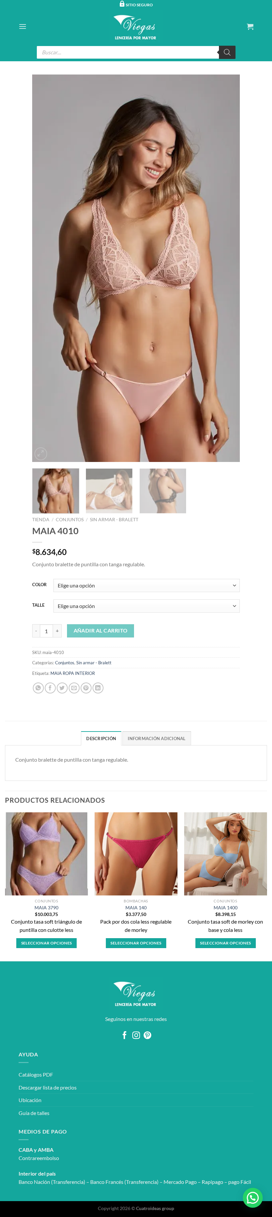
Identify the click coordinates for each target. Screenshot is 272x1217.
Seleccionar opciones (46, 943)
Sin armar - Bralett (114, 519)
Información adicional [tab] (156, 738)
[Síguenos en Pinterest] (147, 1036)
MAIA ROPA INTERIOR (72, 673)
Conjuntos (70, 519)
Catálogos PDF (36, 1074)
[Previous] (45, 268)
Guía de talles (34, 1113)
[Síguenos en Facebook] (124, 1036)
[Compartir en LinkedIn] (98, 688)
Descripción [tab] (101, 738)
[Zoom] (40, 453)
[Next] (227, 268)
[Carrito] (250, 26)
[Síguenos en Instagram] (136, 1036)
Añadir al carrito (101, 631)
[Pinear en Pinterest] (86, 688)
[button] (253, 1198)
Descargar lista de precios (48, 1087)
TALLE (38, 605)
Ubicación (30, 1100)
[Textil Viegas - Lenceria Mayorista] (136, 26)
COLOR (39, 585)
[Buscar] (227, 52)
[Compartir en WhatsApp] (38, 688)
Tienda (40, 519)
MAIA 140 (136, 907)
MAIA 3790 (46, 907)
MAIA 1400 (226, 907)
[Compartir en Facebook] (50, 688)
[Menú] (23, 26)
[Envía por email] (74, 688)
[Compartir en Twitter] (62, 688)
